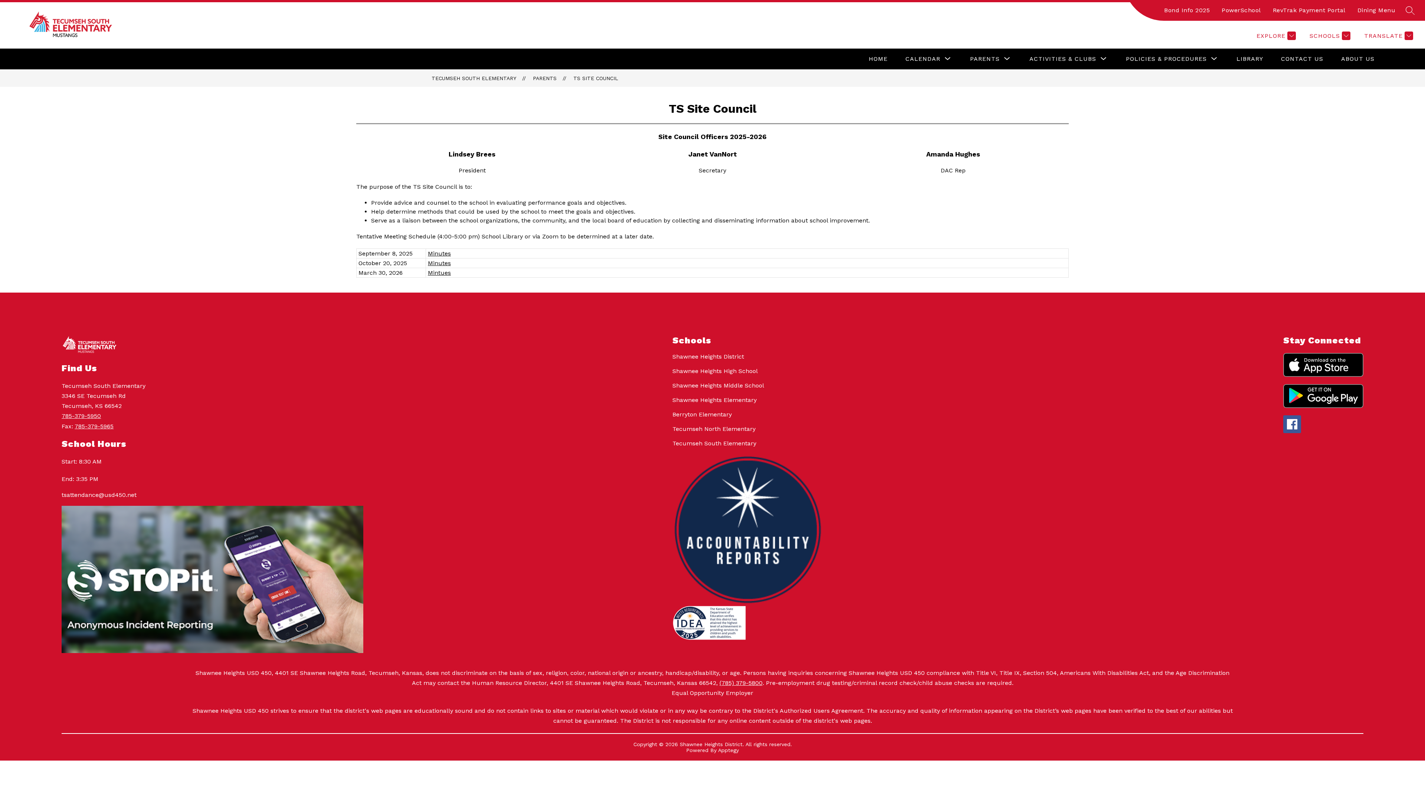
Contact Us (1302, 58)
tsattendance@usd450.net (99, 494)
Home (878, 58)
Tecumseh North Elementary (714, 428)
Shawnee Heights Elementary (714, 399)
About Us (1358, 58)
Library (1249, 58)
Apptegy (728, 750)
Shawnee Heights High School (715, 371)
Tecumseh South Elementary (474, 78)
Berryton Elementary (702, 414)
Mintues (439, 272)
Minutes (439, 253)
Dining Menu (1376, 10)
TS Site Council (595, 78)
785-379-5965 (94, 426)
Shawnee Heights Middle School (718, 385)
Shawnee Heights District (708, 356)
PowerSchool (1241, 10)
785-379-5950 (81, 415)
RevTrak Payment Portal (1309, 10)
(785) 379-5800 (741, 682)
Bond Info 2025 (1187, 10)
